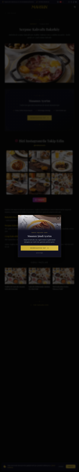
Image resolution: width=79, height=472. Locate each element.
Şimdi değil (39, 253)
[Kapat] (58, 218)
